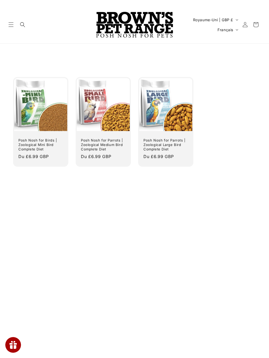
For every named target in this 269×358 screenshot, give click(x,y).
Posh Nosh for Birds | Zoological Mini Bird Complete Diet (37, 144)
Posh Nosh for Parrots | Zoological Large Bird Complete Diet (164, 144)
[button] (11, 24)
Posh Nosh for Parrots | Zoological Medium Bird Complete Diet (102, 144)
